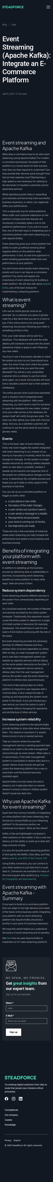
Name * (9, 1003)
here (9, 938)
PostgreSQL (12, 879)
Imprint (17, 1140)
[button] (48, 7)
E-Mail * (10, 1015)
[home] (16, 7)
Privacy (8, 1140)
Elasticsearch (28, 879)
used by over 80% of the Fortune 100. (28, 858)
